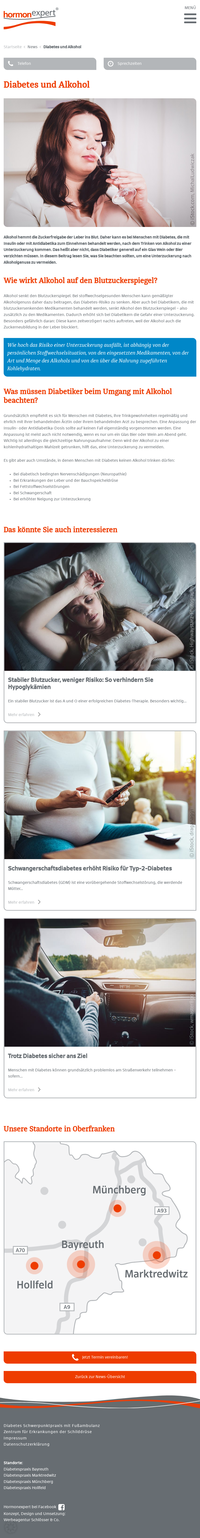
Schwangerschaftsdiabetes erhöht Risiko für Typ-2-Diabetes (90, 869)
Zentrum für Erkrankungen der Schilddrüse (48, 1432)
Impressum (15, 1438)
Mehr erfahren (21, 715)
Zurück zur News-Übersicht (100, 1377)
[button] (10, 1527)
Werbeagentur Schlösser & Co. (32, 1520)
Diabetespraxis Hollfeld (25, 1488)
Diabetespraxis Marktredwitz (30, 1475)
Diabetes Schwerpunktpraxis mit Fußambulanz (52, 1426)
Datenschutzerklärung (27, 1444)
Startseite (13, 47)
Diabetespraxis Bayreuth (26, 1469)
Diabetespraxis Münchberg (28, 1482)
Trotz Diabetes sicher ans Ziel (47, 1056)
